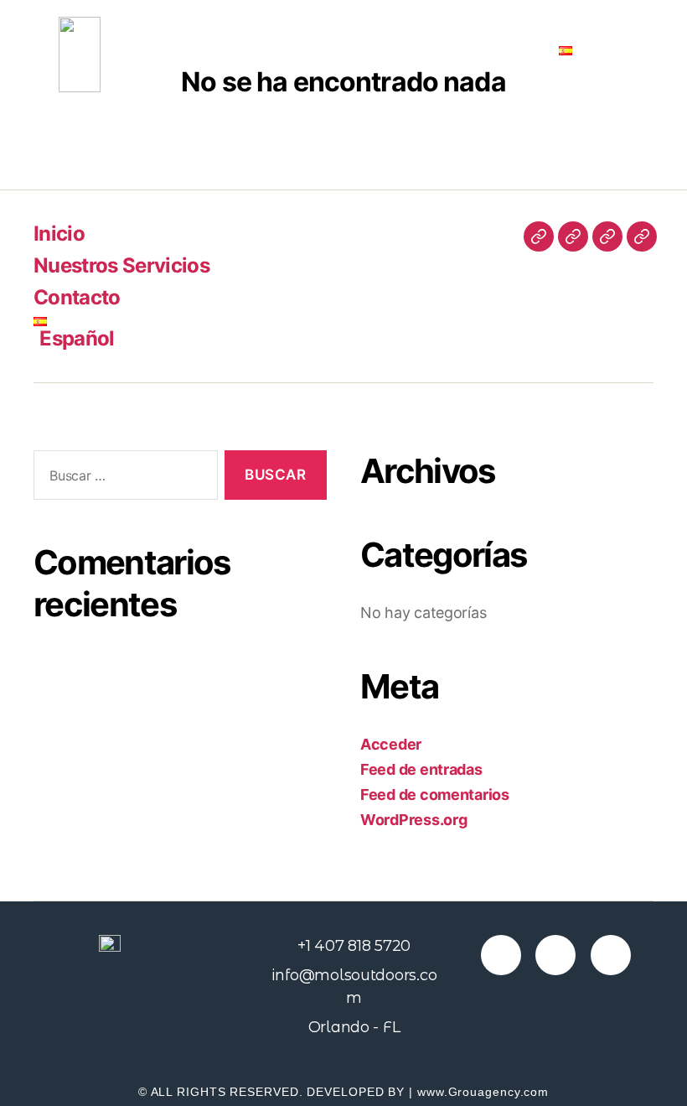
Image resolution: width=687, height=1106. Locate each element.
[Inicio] (539, 236)
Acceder (390, 744)
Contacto (500, 50)
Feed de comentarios (434, 794)
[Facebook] (501, 955)
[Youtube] (611, 955)
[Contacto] (607, 236)
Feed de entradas (421, 769)
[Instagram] (555, 955)
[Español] (642, 236)
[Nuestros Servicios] (573, 236)
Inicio (290, 50)
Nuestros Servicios (390, 50)
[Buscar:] (122, 478)
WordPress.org (413, 819)
